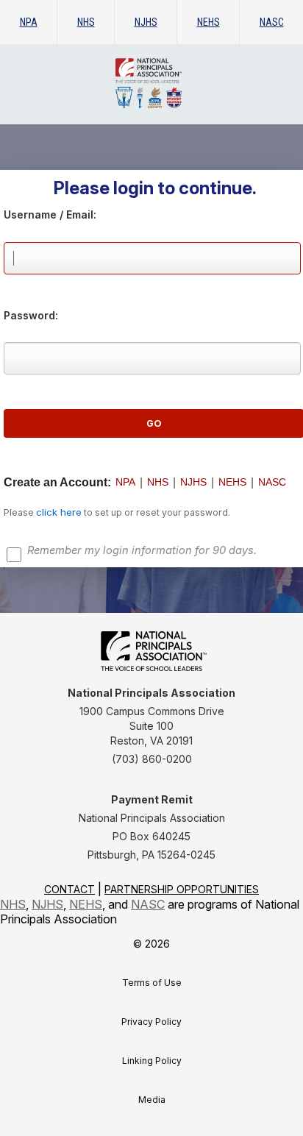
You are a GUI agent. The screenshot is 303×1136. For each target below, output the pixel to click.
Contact (69, 889)
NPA (29, 22)
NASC (272, 22)
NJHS (146, 22)
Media (151, 1099)
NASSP (181, 83)
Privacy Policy (151, 1021)
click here (59, 512)
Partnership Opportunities (181, 889)
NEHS (208, 22)
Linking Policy (152, 1060)
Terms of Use (152, 982)
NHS (86, 22)
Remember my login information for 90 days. (142, 550)
